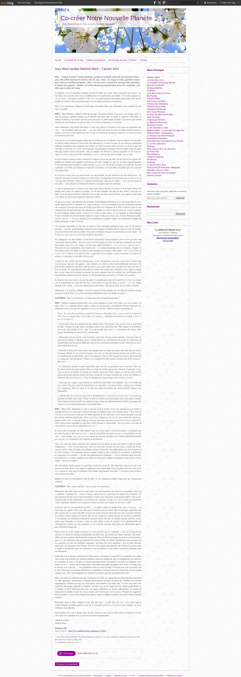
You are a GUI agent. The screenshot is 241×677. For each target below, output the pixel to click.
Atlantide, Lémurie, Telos (158, 170)
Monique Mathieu (154, 88)
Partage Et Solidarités (156, 109)
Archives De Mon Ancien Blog (160, 114)
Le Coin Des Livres (155, 80)
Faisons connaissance (96, 60)
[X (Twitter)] (159, 2)
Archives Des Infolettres (157, 104)
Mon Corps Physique (156, 112)
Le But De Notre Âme (156, 165)
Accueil (58, 60)
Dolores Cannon (154, 175)
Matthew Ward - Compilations (160, 133)
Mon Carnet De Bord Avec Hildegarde (163, 167)
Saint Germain (153, 117)
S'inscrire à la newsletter (67, 664)
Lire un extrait (168, 241)
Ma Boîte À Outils (154, 125)
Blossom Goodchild (155, 85)
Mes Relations (153, 154)
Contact (143, 60)
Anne (72, 676)
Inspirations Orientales (157, 138)
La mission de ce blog (73, 60)
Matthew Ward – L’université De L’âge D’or (165, 130)
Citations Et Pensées (156, 120)
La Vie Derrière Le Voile (157, 128)
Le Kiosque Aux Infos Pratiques (160, 136)
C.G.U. (132, 676)
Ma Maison (152, 159)
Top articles (98, 676)
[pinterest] (164, 2)
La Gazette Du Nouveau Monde (161, 82)
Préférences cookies (174, 676)
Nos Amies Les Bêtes (156, 101)
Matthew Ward (153, 77)
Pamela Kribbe (153, 98)
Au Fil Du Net (153, 151)
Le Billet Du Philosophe (157, 122)
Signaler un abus (120, 676)
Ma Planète (152, 96)
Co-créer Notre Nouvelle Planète (106, 18)
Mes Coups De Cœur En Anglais (161, 173)
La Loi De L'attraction (156, 143)
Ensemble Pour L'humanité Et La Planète (165, 141)
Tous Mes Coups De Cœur (158, 93)
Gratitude (151, 162)
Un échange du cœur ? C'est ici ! (123, 60)
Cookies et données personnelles (151, 676)
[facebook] (154, 2)
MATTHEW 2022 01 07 (88, 653)
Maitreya (151, 146)
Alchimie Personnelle (156, 106)
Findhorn (151, 90)
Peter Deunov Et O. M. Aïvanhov (161, 149)
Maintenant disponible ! (168, 238)
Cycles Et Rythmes (155, 157)
